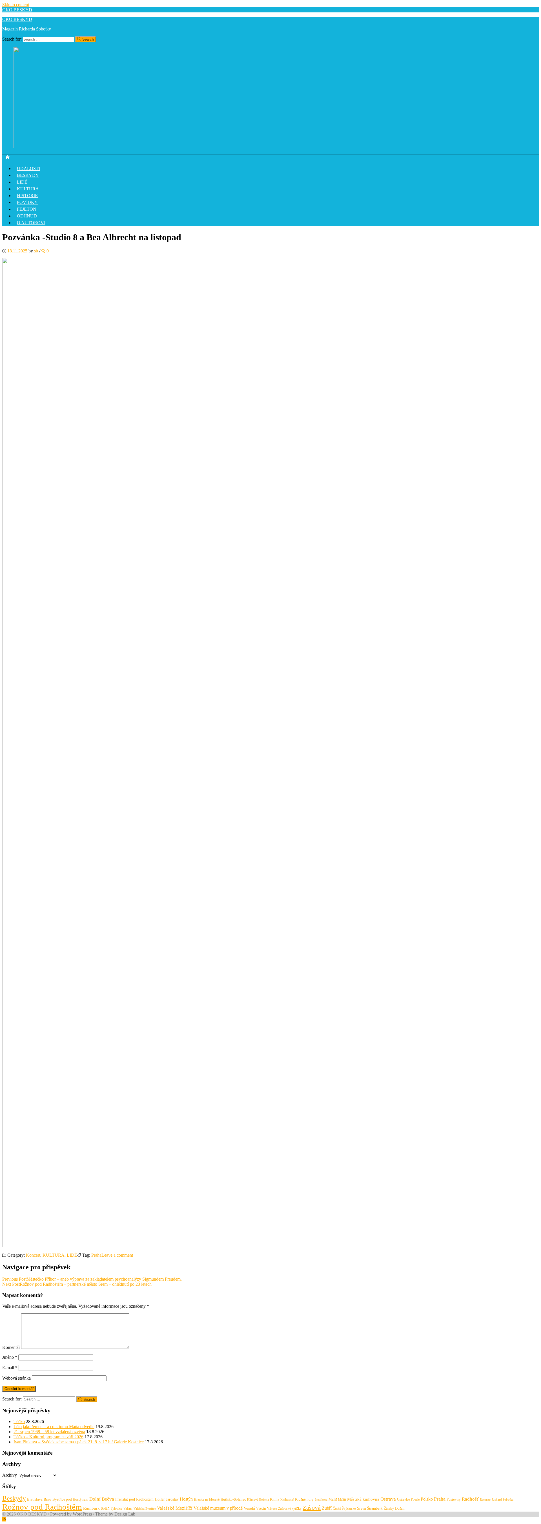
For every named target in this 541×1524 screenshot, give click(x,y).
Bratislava (35, 1499)
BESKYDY (28, 175)
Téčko (19, 1421)
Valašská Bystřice (145, 1508)
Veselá (249, 1508)
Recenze (485, 1499)
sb (36, 250)
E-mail (9, 1367)
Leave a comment (117, 1255)
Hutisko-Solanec (233, 1499)
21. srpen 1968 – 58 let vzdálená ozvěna (49, 1431)
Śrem (361, 1508)
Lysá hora (321, 1499)
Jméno (9, 1357)
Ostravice (403, 1499)
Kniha (274, 1499)
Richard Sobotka (502, 1499)
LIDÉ (22, 182)
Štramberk (375, 1508)
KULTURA (28, 188)
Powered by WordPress (71, 1514)
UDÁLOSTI (28, 168)
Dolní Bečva (101, 1499)
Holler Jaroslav (167, 1499)
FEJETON (26, 209)
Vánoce (272, 1508)
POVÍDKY (27, 202)
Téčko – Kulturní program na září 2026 (48, 1436)
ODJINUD (27, 215)
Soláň (105, 1508)
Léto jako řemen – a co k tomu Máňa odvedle (54, 1426)
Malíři (342, 1499)
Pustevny (454, 1499)
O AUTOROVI (31, 222)
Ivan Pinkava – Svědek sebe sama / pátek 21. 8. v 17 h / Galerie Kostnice (79, 1441)
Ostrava (388, 1499)
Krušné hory (304, 1499)
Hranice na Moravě (206, 1499)
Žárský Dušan (394, 1508)
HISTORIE (27, 195)
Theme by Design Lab (115, 1514)
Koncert (33, 1255)
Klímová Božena (258, 1499)
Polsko (427, 1499)
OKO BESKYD (17, 9)
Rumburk (91, 1508)
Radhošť (470, 1499)
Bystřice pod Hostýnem (70, 1499)
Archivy (9, 1475)
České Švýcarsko (344, 1508)
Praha (96, 1255)
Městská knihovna (363, 1499)
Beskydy (14, 1498)
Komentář (11, 1347)
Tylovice (116, 1508)
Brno (47, 1499)
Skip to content (15, 4)
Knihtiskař (287, 1499)
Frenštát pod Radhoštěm (134, 1499)
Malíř (333, 1499)
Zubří (327, 1508)
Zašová (312, 1507)
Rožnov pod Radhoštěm (42, 1506)
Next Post (77, 1284)
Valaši (127, 1508)
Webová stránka (16, 1378)
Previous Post (92, 1279)
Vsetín (261, 1508)
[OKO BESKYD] (7, 156)
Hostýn (186, 1499)
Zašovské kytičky (289, 1508)
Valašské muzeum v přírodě (218, 1508)
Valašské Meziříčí (174, 1508)
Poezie (415, 1499)
